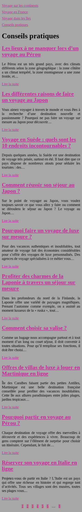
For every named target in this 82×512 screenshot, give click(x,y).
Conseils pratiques (15, 25)
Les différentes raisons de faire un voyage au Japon (38, 97)
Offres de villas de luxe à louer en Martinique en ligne (41, 370)
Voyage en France (15, 12)
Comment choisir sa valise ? (34, 328)
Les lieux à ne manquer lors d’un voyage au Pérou (40, 51)
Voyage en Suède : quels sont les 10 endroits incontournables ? (39, 142)
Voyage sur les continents (20, 6)
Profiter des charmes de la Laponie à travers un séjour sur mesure (38, 282)
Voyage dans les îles (16, 18)
